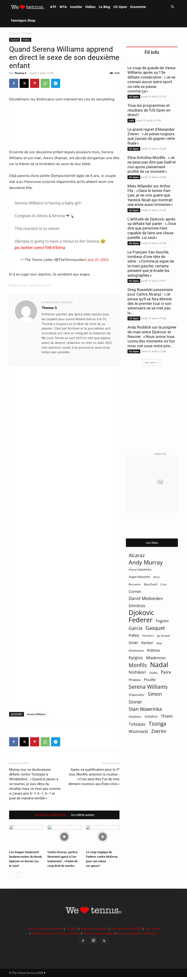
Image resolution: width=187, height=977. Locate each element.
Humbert (148, 636)
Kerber (147, 642)
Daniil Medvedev (146, 598)
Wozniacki (138, 731)
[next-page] (19, 875)
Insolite (76, 7)
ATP (53, 7)
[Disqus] (64, 531)
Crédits (71, 928)
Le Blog (104, 7)
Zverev (158, 731)
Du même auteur (82, 814)
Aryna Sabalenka (140, 569)
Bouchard (150, 584)
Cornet (135, 591)
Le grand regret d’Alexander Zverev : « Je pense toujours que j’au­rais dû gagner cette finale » (151, 136)
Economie (138, 7)
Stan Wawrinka (145, 709)
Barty (156, 577)
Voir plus (150, 362)
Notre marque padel (98, 933)
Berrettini (135, 584)
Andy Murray (146, 562)
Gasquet (155, 627)
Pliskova (135, 680)
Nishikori (137, 672)
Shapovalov (137, 695)
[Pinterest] (34, 83)
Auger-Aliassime (139, 577)
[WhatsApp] (45, 83)
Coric (163, 584)
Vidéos (90, 7)
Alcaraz (137, 555)
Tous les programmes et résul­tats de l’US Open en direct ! (148, 110)
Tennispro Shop (23, 20)
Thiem (167, 716)
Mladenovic (156, 657)
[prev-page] (12, 875)
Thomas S (20, 73)
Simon (155, 693)
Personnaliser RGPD (126, 928)
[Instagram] (93, 940)
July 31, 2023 (98, 260)
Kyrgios (136, 657)
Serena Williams (36, 714)
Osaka (153, 673)
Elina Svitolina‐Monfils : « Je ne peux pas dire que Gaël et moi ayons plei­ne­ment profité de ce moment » (151, 164)
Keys (159, 643)
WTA (63, 7)
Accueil (13, 33)
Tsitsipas (137, 724)
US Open (120, 7)
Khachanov (136, 650)
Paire (166, 672)
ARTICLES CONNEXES (50, 814)
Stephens (135, 716)
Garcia (135, 628)
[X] (24, 83)
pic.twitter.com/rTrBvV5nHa (40, 247)
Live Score (152, 928)
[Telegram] (55, 83)
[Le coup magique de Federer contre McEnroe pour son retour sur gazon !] (102, 836)
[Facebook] (13, 83)
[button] (172, 7)
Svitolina (151, 716)
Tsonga (157, 723)
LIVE (131, 120)
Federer (141, 619)
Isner (133, 642)
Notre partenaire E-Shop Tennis (55, 933)
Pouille (150, 679)
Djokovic (141, 612)
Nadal (159, 664)
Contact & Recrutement (44, 928)
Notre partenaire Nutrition (137, 933)
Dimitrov (137, 605)
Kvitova (153, 650)
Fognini (162, 620)
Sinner (135, 701)
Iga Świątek (163, 635)
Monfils (138, 665)
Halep (134, 635)
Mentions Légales (94, 928)
